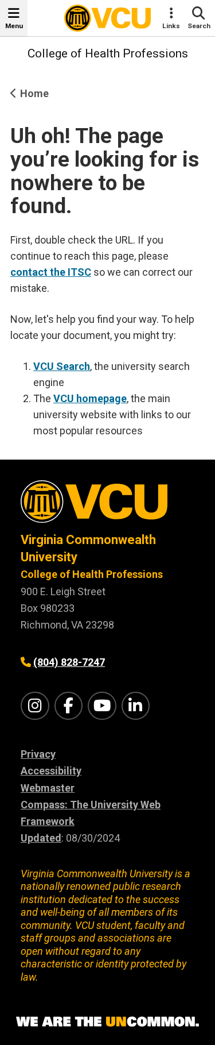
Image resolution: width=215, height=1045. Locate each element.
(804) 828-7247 (69, 662)
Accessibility (51, 771)
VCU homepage (90, 398)
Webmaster (48, 788)
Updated (41, 838)
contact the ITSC (50, 272)
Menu (14, 26)
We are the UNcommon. (107, 1022)
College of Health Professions (108, 53)
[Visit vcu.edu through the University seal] (107, 505)
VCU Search (61, 366)
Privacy (38, 754)
